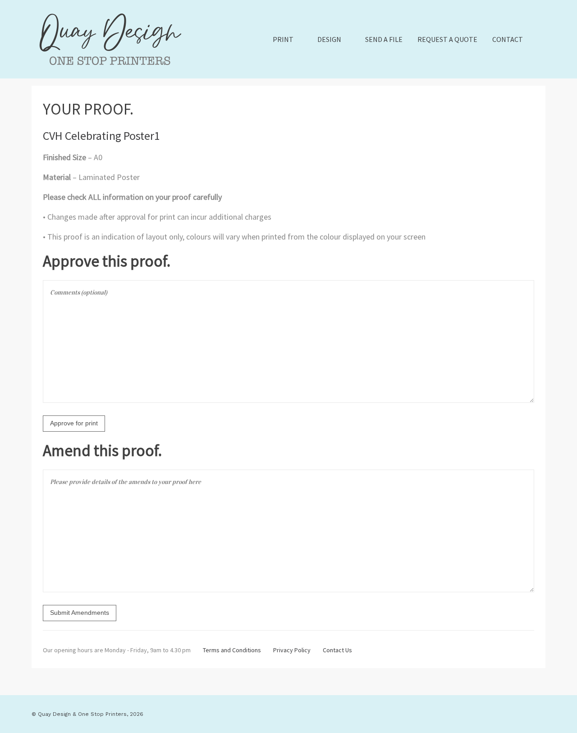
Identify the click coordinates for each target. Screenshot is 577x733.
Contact (507, 39)
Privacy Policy (292, 650)
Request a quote (447, 39)
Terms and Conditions (232, 650)
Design (329, 39)
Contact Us (337, 650)
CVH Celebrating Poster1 (101, 135)
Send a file (384, 39)
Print (283, 39)
